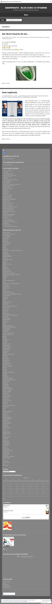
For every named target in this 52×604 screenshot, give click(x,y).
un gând (5, 223)
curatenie (5, 297)
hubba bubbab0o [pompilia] (9, 327)
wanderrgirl (6, 455)
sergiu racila (6, 415)
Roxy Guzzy (5, 406)
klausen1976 (6, 339)
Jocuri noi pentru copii (8, 333)
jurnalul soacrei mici (8, 334)
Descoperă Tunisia (7, 301)
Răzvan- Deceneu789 (8, 411)
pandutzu (5, 382)
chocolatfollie (6, 286)
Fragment (5, 191)
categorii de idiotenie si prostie (10, 184)
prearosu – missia (7, 390)
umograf (5, 440)
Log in (4, 583)
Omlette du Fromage (8, 378)
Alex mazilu (5, 240)
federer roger (30, 95)
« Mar (4, 499)
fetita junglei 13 (6, 313)
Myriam (5, 367)
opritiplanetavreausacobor (9, 379)
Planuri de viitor (8, 173)
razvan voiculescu (7, 396)
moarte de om (5, 38)
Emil (16, 53)
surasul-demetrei (7, 428)
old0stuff (5, 375)
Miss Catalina (6, 358)
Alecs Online (6, 238)
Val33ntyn (5, 446)
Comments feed (6, 586)
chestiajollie (6, 285)
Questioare (5, 393)
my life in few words (7, 366)
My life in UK (6, 205)
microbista (47, 37)
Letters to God (7, 195)
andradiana (5, 253)
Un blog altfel (6, 441)
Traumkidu (5, 438)
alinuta (4, 246)
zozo (4, 464)
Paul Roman (6, 385)
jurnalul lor (5, 202)
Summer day (6, 426)
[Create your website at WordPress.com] (26, 1)
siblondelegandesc (7, 418)
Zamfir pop (5, 461)
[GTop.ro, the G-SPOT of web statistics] (5, 549)
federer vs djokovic (38, 95)
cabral (4, 279)
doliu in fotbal (38, 37)
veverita (5, 447)
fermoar (5, 312)
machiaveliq (6, 351)
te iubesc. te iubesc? (7, 220)
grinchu (5, 322)
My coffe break (6, 364)
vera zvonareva (33, 97)
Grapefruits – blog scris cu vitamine (26, 7)
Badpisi (4, 262)
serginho (5, 414)
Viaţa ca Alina (6, 449)
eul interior (6, 309)
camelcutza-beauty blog (8, 280)
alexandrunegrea (7, 243)
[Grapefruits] (3, 150)
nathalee (5, 370)
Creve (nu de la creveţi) (8, 292)
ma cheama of (6, 349)
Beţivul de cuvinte (7, 264)
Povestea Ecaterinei (7, 208)
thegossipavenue (7, 434)
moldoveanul (6, 361)
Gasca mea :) (5, 321)
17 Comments (7, 83)
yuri (4, 459)
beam (4, 178)
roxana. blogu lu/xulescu (9, 405)
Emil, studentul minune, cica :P (10, 306)
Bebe (5, 172)
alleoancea (5, 249)
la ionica (5, 342)
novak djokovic (18, 97)
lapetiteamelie (6, 345)
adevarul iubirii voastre (8, 175)
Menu (26, 15)
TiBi (4, 435)
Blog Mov (5, 267)
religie (4, 213)
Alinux (4, 247)
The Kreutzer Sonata (8, 510)
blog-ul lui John (6, 270)
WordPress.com (6, 587)
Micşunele (5, 355)
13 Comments (7, 139)
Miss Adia (5, 357)
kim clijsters (45, 95)
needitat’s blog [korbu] (8, 372)
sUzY (4, 429)
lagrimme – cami (7, 343)
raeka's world (6, 394)
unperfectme (6, 443)
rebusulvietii (6, 399)
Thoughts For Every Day (8, 222)
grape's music (6, 198)
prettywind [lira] (7, 391)
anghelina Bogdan (7, 256)
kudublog (5, 340)
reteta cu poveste (7, 400)
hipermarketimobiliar (8, 325)
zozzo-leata (5, 465)
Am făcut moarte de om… (15, 33)
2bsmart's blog (6, 232)
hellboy (5, 324)
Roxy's (4, 408)
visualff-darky (6, 453)
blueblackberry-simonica (8, 273)
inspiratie (5, 200)
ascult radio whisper (7, 259)
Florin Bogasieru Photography (10, 315)
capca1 (4, 282)
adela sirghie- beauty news (9, 234)
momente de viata (7, 363)
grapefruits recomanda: (8, 199)
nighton (5, 373)
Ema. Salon (5, 304)
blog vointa (5, 268)
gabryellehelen (6, 319)
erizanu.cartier (6, 307)
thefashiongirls (6, 432)
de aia (4, 300)
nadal (13, 97)
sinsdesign (5, 420)
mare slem (4, 97)
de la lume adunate (7, 186)
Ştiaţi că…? (6, 219)
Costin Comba (6, 291)
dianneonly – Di (6, 303)
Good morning (6, 196)
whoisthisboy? (6, 458)
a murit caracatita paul (24, 37)
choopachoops (6, 288)
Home (2, 20)
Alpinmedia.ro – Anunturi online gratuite (13, 250)
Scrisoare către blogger (8, 214)
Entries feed (6, 584)
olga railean (6, 376)
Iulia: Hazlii (5, 331)
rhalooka (5, 402)
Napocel (5, 369)
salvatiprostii (6, 413)
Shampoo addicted (7, 417)
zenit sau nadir (6, 462)
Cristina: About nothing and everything (12, 294)
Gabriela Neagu (6, 318)
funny (15, 37)
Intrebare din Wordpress (10, 179)
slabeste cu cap (6, 422)
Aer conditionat (6, 235)
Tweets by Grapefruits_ (8, 158)
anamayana (5, 252)
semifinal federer (26, 97)
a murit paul (31, 37)
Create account (6, 581)
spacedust (5, 425)
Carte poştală (6, 181)
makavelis (5, 352)
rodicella (5, 403)
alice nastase (6, 244)
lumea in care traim (7, 204)
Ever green (5, 310)
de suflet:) (5, 187)
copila (4, 289)
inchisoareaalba (6, 328)
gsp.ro (43, 37)
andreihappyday (6, 255)
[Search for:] (9, 593)
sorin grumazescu (7, 423)
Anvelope (5, 258)
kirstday (5, 337)
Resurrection (6, 505)
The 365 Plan (6, 431)
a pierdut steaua (23, 95)
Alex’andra (5, 241)
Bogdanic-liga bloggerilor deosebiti (11, 274)
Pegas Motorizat (7, 387)
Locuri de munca (7, 346)
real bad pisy (6, 397)
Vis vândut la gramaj (7, 450)
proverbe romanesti (7, 210)
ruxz (4, 409)
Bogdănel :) (5, 276)
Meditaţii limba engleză (8, 354)
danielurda (5, 298)
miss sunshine (6, 360)
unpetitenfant (6, 444)
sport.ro (10, 38)
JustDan (5, 336)
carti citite (5, 183)
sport (16, 95)
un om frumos (6, 225)
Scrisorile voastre (7, 216)
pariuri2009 (6, 384)
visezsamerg (6, 452)
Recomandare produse (8, 211)
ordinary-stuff (6, 381)
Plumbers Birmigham (8, 388)
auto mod (5, 261)
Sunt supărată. (9, 92)
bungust (5, 277)
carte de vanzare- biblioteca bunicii (11, 283)
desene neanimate (7, 188)
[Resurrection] (47, 506)
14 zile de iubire (7, 170)
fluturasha (5, 316)
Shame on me (7, 176)
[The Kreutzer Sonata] (47, 512)
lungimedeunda (6, 348)
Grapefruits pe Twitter (11, 156)
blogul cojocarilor (7, 271)
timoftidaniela (6, 437)
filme (4, 190)
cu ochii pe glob (7, 295)
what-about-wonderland (8, 456)
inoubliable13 (6, 330)
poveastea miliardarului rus (9, 207)
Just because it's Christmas (10, 226)
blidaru (4, 265)
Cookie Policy (25, 601)
